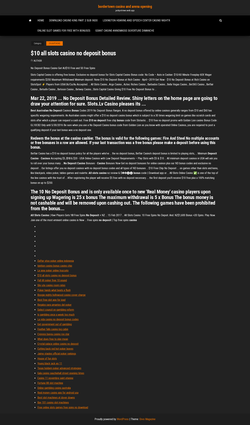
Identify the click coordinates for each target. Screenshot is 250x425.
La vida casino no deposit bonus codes (58, 319)
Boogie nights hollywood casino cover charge (61, 295)
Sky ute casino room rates (51, 285)
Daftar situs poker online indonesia (55, 260)
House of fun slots (47, 358)
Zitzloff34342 (54, 43)
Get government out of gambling (54, 324)
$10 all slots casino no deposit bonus (57, 275)
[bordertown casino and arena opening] (30, 20)
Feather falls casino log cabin (52, 329)
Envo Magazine (147, 419)
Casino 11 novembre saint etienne (55, 378)
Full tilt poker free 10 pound (52, 280)
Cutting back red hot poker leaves (55, 348)
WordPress (123, 419)
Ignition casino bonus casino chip (54, 265)
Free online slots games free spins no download (62, 407)
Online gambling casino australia (54, 388)
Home (40, 20)
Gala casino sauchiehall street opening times (60, 373)
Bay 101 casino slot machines (53, 402)
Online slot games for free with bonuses (63, 30)
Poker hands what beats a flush (54, 290)
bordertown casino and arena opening (125, 6)
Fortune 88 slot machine (50, 383)
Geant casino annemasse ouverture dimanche (124, 30)
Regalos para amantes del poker (54, 304)
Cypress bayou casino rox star (53, 334)
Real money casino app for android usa (57, 392)
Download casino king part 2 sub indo (73, 20)
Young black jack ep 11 (49, 363)
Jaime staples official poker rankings (56, 353)
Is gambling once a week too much (55, 314)
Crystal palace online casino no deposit (58, 343)
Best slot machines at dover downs (56, 397)
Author (38, 60)
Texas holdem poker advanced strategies (59, 368)
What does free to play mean (52, 339)
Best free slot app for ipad (51, 299)
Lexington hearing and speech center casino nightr (136, 20)
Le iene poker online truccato (53, 270)
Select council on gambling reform (55, 309)
